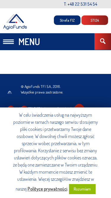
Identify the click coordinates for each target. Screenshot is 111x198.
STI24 (95, 20)
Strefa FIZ (67, 20)
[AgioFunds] (15, 22)
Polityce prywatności (47, 189)
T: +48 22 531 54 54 (80, 4)
